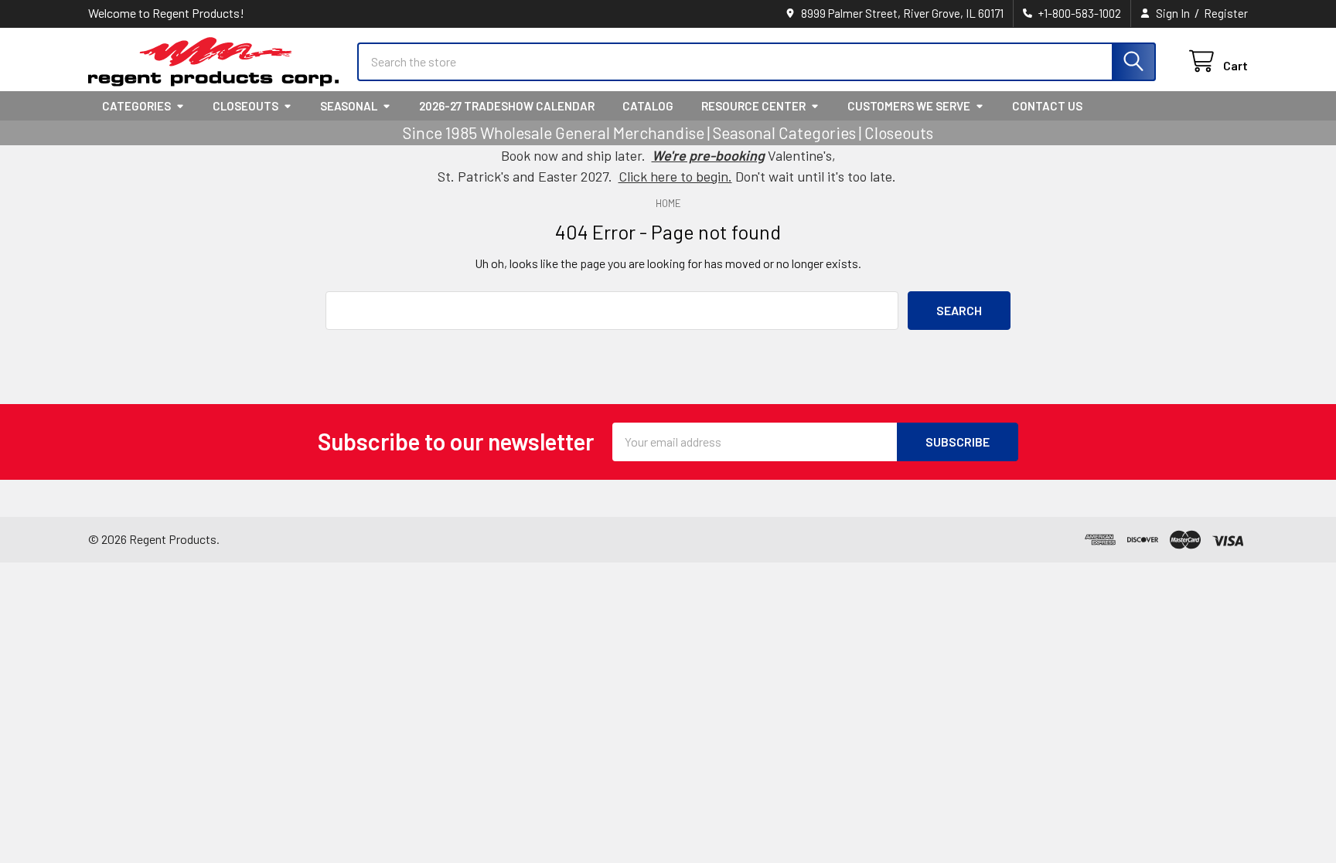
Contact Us (1047, 106)
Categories (136, 106)
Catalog (647, 106)
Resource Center (753, 106)
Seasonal (348, 106)
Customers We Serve (908, 106)
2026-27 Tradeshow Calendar (507, 106)
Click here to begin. (675, 176)
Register (1226, 13)
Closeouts (245, 106)
